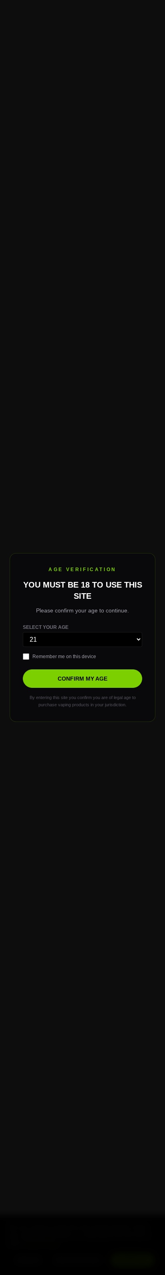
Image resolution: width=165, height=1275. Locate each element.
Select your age (45, 627)
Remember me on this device (64, 656)
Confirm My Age (82, 678)
